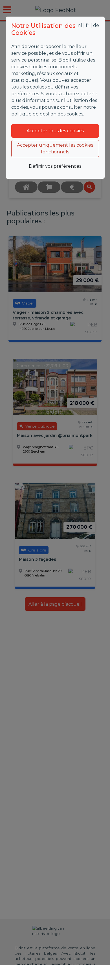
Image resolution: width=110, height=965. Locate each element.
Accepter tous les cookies (55, 130)
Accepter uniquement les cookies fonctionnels (55, 148)
